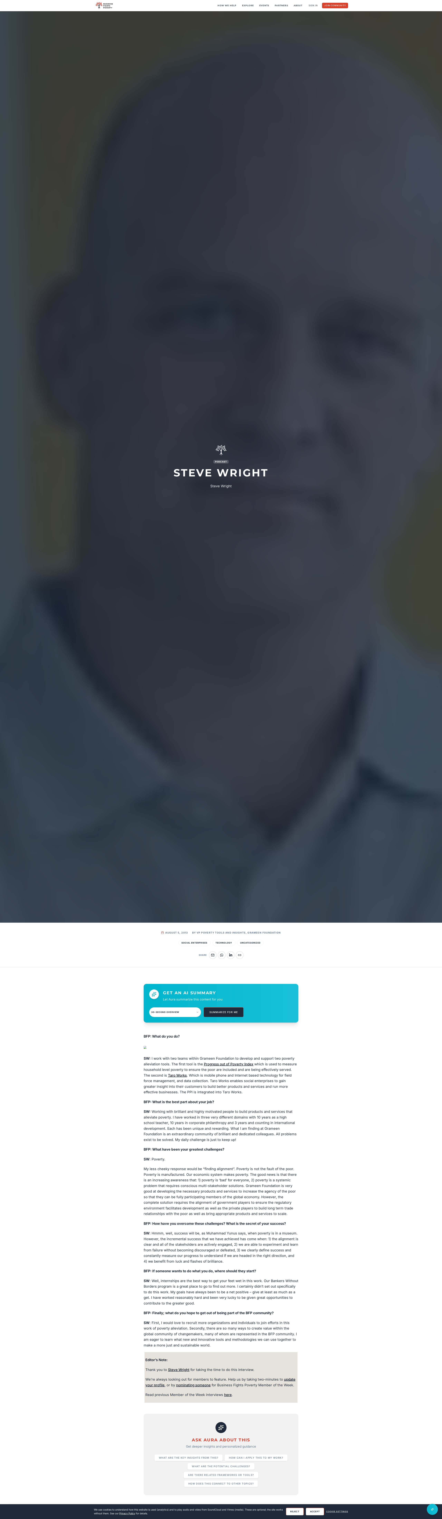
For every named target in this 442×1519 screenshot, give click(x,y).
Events (264, 5)
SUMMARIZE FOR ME (223, 1012)
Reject (294, 1511)
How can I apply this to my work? (256, 1457)
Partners (281, 5)
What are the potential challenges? (221, 1466)
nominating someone (193, 1385)
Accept (315, 1511)
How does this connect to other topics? (221, 1483)
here (228, 1395)
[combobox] (175, 1012)
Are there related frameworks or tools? (221, 1474)
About (298, 5)
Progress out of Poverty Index (228, 1064)
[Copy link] (239, 955)
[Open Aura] (432, 1509)
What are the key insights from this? (188, 1457)
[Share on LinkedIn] (230, 955)
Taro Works (177, 1075)
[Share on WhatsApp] (221, 955)
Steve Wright (178, 1370)
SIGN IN (313, 5)
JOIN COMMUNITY (335, 5)
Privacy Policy (127, 1513)
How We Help (227, 5)
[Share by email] (213, 955)
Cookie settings (337, 1511)
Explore (248, 5)
